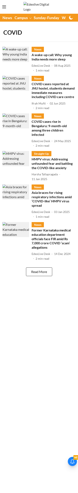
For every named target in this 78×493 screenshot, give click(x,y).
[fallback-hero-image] (17, 60)
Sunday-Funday (46, 17)
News (7, 17)
